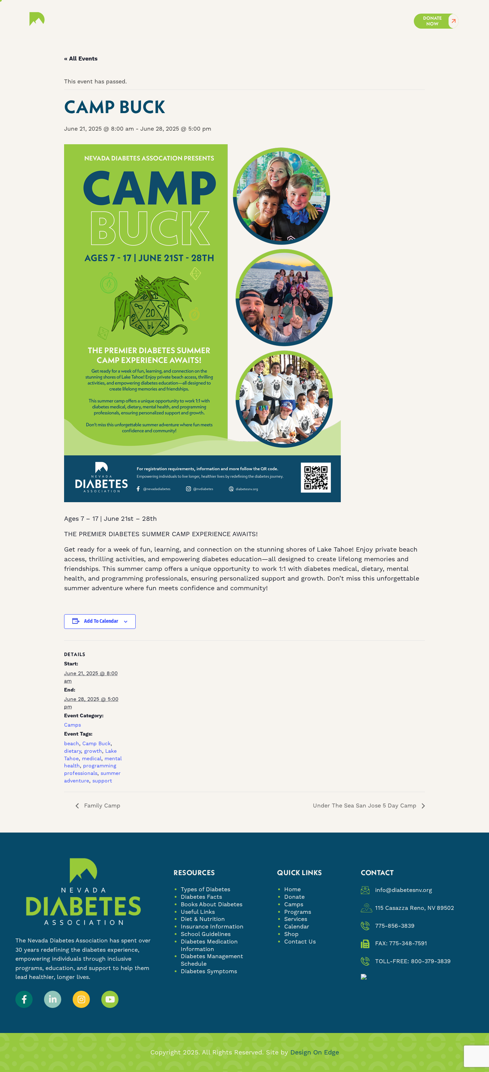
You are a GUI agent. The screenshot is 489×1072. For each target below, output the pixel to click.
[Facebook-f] (24, 999)
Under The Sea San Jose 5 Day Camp (365, 805)
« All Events (81, 58)
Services (295, 919)
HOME (98, 21)
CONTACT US (367, 21)
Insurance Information (212, 926)
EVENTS (266, 21)
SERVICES (222, 21)
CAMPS (136, 21)
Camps (72, 725)
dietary (72, 751)
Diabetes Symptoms (209, 971)
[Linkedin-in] (52, 999)
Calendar (296, 926)
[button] (470, 20)
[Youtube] (109, 999)
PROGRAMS (181, 21)
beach (71, 743)
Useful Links (198, 911)
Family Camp (101, 805)
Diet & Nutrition (203, 919)
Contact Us (300, 941)
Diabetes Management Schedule (212, 960)
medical (91, 758)
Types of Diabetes (205, 889)
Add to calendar (101, 621)
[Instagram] (81, 999)
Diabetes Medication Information (209, 945)
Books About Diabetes (211, 904)
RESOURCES (313, 21)
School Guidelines (206, 934)
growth (93, 751)
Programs (297, 911)
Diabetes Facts (201, 896)
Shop (291, 934)
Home (292, 889)
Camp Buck (96, 743)
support (102, 781)
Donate (294, 896)
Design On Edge (314, 1052)
